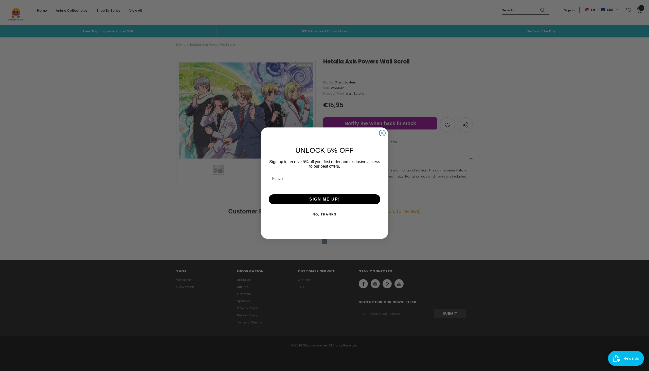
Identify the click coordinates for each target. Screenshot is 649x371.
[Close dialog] (382, 133)
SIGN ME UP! (324, 199)
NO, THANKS (325, 214)
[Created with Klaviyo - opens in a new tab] (324, 241)
